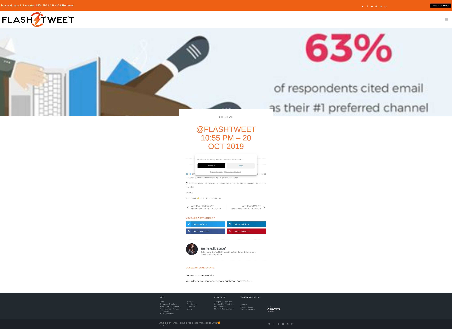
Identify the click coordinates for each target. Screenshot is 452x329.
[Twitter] (362, 6)
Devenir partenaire (251, 297)
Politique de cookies (216, 172)
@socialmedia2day (230, 178)
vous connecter (209, 281)
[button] (205, 224)
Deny (241, 166)
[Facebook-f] (367, 6)
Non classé (226, 117)
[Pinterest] (376, 6)
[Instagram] (385, 6)
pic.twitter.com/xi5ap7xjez (210, 198)
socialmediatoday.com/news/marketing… (202, 178)
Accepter (211, 166)
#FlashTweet (191, 198)
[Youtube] (372, 6)
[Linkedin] (381, 6)
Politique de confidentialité (232, 172)
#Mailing (189, 193)
